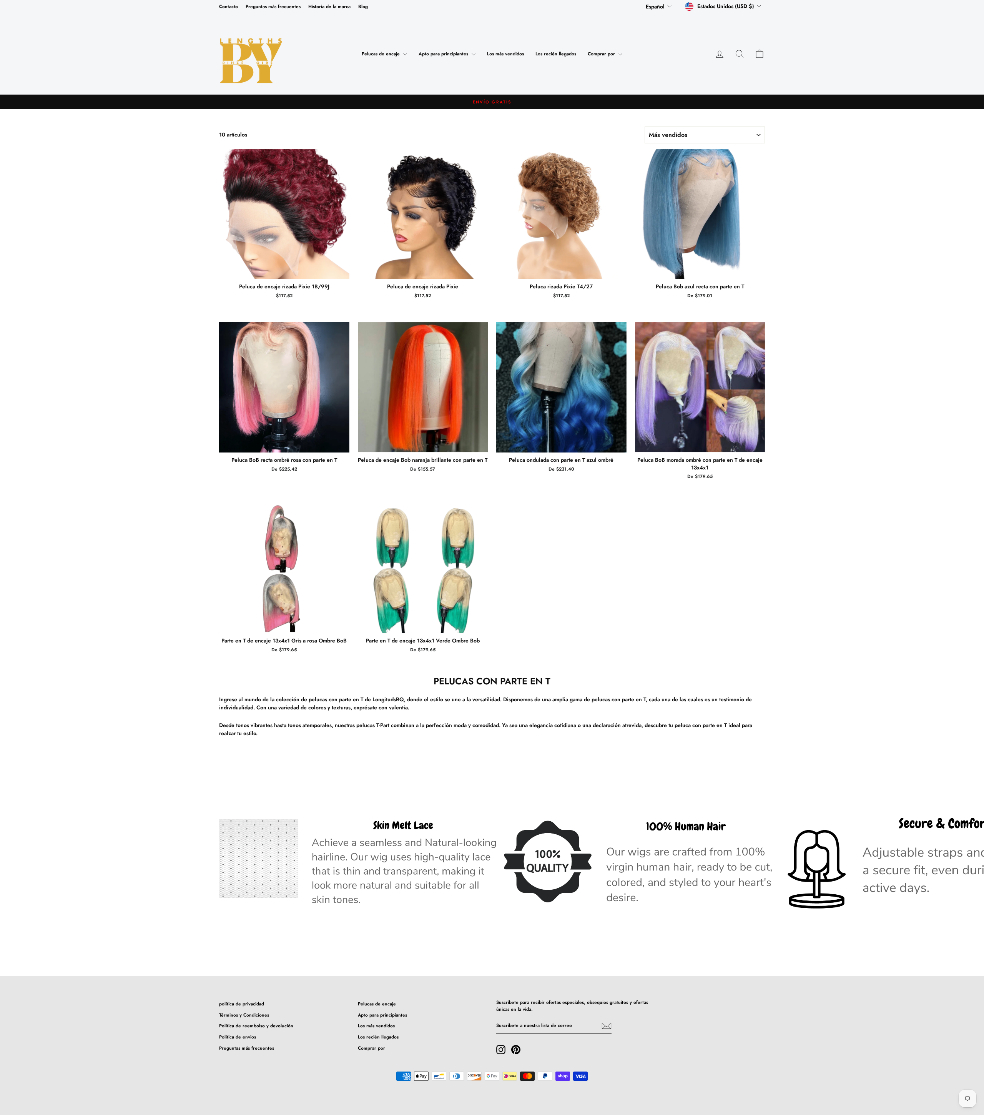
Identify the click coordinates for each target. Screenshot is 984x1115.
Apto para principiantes (444, 53)
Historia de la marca (329, 6)
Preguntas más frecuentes (273, 6)
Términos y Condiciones (244, 1015)
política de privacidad (241, 1003)
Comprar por (602, 53)
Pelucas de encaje (381, 53)
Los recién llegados (555, 53)
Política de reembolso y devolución (256, 1025)
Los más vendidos (505, 53)
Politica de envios (237, 1036)
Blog (363, 6)
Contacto (228, 6)
